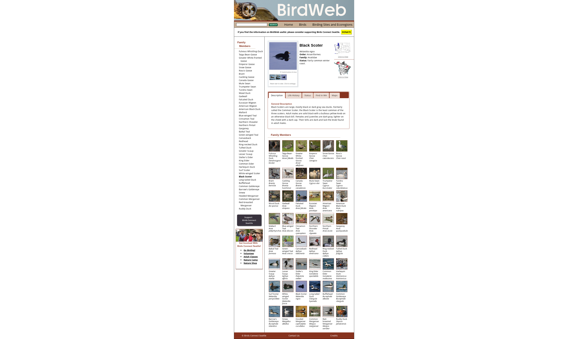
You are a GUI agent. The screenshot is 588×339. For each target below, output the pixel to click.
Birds (302, 24)
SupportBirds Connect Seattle (249, 220)
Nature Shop (250, 263)
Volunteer (249, 253)
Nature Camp (251, 259)
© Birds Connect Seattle (254, 335)
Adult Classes (251, 256)
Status (307, 95)
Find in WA (321, 95)
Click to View (343, 57)
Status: (303, 60)
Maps (334, 95)
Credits (334, 335)
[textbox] (251, 24)
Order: (303, 54)
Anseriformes (314, 54)
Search (273, 24)
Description (277, 95)
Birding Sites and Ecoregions (332, 24)
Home (288, 24)
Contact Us (294, 335)
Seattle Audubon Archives (289, 72)
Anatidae (312, 57)
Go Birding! (249, 250)
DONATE (346, 32)
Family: (304, 57)
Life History (293, 95)
